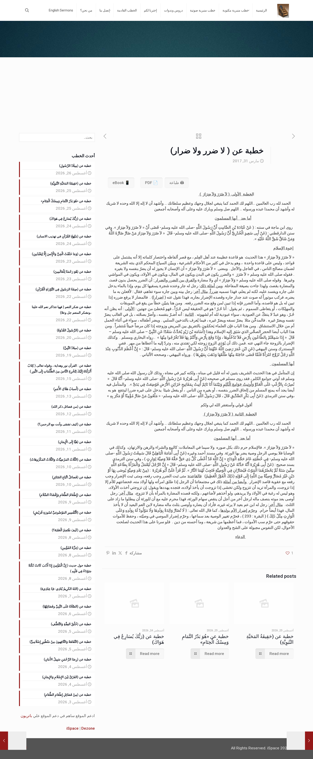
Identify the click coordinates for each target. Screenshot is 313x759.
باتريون (26, 715)
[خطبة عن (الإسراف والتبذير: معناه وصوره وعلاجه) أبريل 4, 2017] (4, 741)
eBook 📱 (121, 182)
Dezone (88, 728)
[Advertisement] (156, 92)
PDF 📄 (151, 182)
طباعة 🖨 (176, 182)
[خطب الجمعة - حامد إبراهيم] (283, 10)
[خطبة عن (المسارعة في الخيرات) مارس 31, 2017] (309, 741)
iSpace (72, 728)
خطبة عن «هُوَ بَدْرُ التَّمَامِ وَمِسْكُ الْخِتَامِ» (205, 639)
